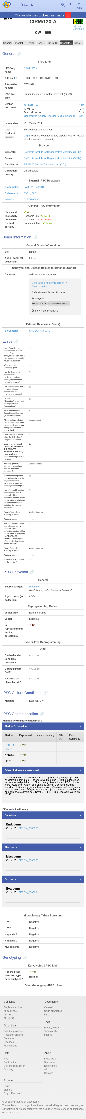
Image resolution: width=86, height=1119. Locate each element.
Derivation (41, 42)
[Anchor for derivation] (31, 571)
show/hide (9, 137)
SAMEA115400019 (39, 330)
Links (47, 1014)
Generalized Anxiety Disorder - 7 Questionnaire (49, 115)
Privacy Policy (51, 1027)
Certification (10, 1062)
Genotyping (78, 42)
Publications (10, 1045)
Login (79, 7)
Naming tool (50, 1065)
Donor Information (19, 42)
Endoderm (11, 815)
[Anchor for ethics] (16, 341)
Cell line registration (14, 1065)
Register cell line (13, 1007)
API (46, 1069)
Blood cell (34, 586)
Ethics (31, 42)
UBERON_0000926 (27, 860)
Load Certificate (78, 27)
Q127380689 (31, 199)
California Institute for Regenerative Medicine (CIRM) (52, 151)
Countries (9, 1038)
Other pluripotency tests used (22, 770)
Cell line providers (13, 1031)
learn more (57, 15)
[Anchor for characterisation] (41, 713)
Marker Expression (16, 726)
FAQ (6, 1058)
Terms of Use (51, 1031)
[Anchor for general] (19, 53)
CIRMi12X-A (30, 68)
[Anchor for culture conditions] (45, 692)
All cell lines (10, 1010)
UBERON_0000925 (27, 828)
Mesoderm (11, 847)
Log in (7, 1086)
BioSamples (12, 187)
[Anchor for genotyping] (24, 957)
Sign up (8, 1089)
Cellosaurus (12, 193)
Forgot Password (13, 1093)
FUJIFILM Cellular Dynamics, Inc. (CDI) (45, 164)
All (8, 1014)
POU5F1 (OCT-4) (9, 746)
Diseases (9, 1041)
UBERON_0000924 (27, 892)
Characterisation (66, 42)
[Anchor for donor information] (35, 236)
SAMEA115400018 (34, 187)
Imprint (48, 1034)
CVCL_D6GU (31, 193)
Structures (49, 1062)
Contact (48, 1073)
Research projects (13, 1034)
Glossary (8, 1069)
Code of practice (53, 1010)
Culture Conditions (53, 42)
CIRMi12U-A (31, 105)
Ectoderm (10, 879)
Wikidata (10, 199)
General (7, 42)
